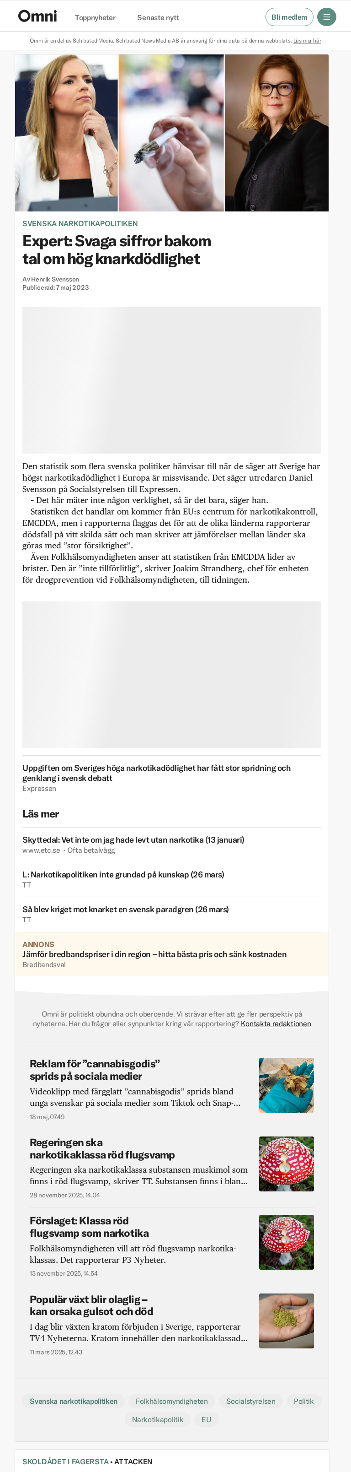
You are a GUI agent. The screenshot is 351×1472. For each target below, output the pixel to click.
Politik (304, 1401)
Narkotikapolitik (157, 1419)
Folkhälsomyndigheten (172, 1401)
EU (206, 1419)
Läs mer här (307, 40)
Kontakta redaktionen (276, 1023)
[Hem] (37, 16)
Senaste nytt (158, 18)
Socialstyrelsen (251, 1401)
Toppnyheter (95, 18)
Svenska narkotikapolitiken (80, 223)
